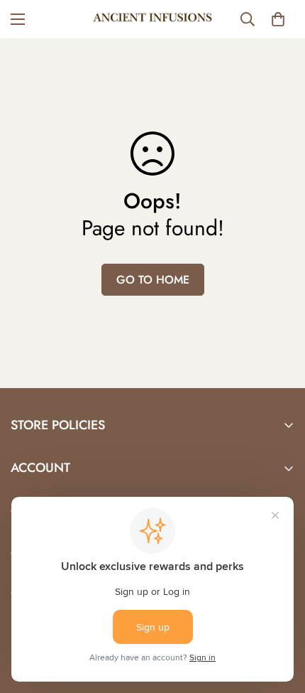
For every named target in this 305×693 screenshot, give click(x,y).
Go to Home (152, 280)
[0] (278, 19)
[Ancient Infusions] (152, 19)
